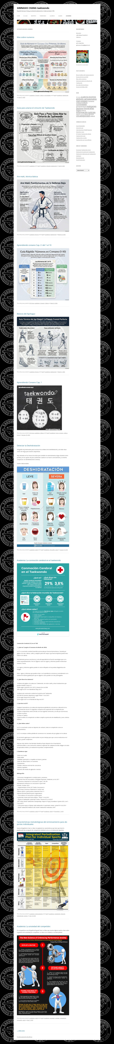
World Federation (80, 160)
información (82, 112)
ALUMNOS (52, 16)
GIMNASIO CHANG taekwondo (33, 8)
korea (18, 435)
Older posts (21, 1030)
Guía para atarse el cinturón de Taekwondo (36, 108)
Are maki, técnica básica (27, 176)
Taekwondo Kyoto (80, 136)
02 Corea (32, 303)
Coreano (37, 95)
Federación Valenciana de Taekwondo (86, 154)
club (78, 101)
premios (82, 114)
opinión (78, 114)
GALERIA (60, 16)
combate (57, 1018)
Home (18, 16)
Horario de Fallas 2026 (81, 87)
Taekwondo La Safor (81, 138)
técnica (37, 234)
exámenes (91, 106)
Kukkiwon (78, 156)
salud (36, 550)
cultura (65, 433)
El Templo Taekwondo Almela (83, 134)
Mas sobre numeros (25, 37)
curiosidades (47, 95)
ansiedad (52, 1018)
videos (92, 116)
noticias (91, 112)
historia (83, 110)
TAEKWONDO (43, 16)
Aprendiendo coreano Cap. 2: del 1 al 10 (34, 245)
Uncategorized (83, 115)
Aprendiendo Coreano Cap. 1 (29, 382)
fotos (78, 110)
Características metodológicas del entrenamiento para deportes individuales (42, 823)
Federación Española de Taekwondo (85, 152)
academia (68, 16)
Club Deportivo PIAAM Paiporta (84, 130)
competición (57, 914)
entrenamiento (39, 914)
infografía (52, 550)
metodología (20, 916)
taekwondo (65, 95)
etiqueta (48, 166)
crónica (78, 103)
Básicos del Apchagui (26, 313)
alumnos (92, 97)
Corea (57, 433)
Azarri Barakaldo (80, 126)
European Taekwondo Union (83, 150)
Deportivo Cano (80, 132)
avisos (79, 99)
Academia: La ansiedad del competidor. (34, 926)
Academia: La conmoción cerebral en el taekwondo (39, 560)
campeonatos (90, 99)
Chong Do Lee (79, 128)
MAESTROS (33, 16)
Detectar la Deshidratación (28, 445)
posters (26, 916)
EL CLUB (25, 16)
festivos (79, 108)
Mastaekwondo (80, 158)
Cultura (42, 95)
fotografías (89, 108)
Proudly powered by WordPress (24, 1037)
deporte (63, 914)
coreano (61, 433)
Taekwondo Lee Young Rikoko (83, 140)
